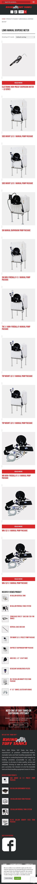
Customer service (16, 864)
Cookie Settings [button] (8, 878)
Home (3, 19)
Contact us (29, 864)
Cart (23, 12)
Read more (18, 83)
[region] (18, 718)
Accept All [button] (17, 878)
